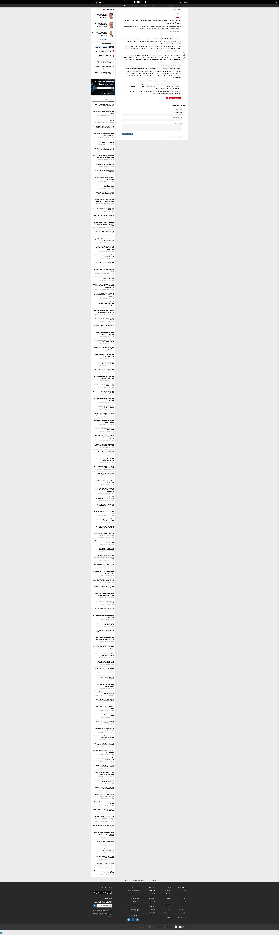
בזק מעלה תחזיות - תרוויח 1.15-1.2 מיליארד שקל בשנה (104, 788)
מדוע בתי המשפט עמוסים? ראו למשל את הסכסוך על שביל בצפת (104, 780)
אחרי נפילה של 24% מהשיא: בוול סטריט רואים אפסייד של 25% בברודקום (103, 579)
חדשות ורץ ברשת (166, 915)
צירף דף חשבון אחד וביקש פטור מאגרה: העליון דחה (103, 171)
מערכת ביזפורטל (104, 821)
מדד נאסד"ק (152, 893)
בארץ (112, 251)
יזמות (112, 195)
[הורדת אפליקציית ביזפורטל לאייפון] (97, 893)
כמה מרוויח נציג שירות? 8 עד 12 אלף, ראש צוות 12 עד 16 (104, 406)
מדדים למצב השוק (182, 909)
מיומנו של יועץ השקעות (108, 122)
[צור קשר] (100, 2)
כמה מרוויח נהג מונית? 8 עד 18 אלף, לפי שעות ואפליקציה (104, 239)
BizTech (112, 137)
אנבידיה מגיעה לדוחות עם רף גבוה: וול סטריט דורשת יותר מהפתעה (104, 326)
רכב (141, 6)
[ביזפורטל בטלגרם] (96, 2)
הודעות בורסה (167, 896)
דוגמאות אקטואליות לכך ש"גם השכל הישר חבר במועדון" (104, 692)
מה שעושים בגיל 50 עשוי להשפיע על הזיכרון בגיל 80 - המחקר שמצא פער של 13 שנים (103, 294)
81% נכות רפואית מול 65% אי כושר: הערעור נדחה (104, 178)
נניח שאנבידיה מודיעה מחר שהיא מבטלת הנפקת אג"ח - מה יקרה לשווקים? (100, 23)
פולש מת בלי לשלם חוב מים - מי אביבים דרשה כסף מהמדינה (105, 549)
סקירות (168, 898)
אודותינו (148, 880)
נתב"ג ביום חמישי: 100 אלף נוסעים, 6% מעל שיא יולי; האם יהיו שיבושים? (103, 127)
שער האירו (168, 909)
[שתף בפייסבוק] (184, 55)
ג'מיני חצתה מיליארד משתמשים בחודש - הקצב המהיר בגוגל (103, 134)
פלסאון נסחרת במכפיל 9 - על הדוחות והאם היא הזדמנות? (104, 421)
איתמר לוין (103, 695)
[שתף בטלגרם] (184, 58)
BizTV (184, 912)
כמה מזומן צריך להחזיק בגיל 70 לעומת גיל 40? (103, 112)
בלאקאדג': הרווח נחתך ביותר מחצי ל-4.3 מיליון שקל (105, 758)
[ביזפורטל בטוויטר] (128, 919)
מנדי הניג (106, 829)
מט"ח (185, 896)
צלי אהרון (108, 258)
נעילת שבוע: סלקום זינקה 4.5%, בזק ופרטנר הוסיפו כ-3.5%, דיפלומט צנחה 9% (104, 818)
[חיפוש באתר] (276, 2)
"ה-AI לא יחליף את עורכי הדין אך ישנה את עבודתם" (103, 810)
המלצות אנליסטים (166, 904)
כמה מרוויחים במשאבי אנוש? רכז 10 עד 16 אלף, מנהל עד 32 (103, 355)
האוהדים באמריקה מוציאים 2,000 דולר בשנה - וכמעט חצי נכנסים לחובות (103, 156)
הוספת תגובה (174, 98)
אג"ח (185, 893)
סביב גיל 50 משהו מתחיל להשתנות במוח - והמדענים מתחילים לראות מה (104, 445)
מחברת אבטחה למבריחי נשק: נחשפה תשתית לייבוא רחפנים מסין (104, 534)
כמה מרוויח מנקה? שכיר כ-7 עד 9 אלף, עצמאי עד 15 (103, 399)
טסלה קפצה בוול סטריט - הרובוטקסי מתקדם (104, 318)
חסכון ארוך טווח (182, 901)
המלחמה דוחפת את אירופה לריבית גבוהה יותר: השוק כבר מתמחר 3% (105, 638)
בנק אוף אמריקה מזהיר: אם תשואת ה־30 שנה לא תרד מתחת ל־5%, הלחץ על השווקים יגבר (103, 646)
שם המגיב (178, 113)
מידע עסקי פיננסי (135, 898)
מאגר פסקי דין (136, 901)
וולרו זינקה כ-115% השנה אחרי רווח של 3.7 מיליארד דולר (103, 572)
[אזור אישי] (181, 2)
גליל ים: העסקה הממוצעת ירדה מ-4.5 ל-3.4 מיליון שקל (104, 255)
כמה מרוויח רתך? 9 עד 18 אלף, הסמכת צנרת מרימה (103, 370)
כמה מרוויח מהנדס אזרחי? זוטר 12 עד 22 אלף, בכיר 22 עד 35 (104, 377)
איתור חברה (136, 907)
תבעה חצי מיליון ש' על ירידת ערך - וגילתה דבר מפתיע (105, 623)
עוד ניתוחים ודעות (103, 39)
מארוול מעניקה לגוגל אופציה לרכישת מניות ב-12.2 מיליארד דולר (104, 505)
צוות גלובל (107, 477)
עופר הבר (105, 17)
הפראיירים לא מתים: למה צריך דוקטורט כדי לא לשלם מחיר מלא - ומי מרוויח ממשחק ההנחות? (103, 286)
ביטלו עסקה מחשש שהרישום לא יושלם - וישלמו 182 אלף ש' (103, 277)
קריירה (112, 242)
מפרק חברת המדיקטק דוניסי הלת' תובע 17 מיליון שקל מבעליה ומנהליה (103, 744)
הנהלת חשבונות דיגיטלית (133, 896)
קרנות (185, 898)
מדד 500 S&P (152, 898)
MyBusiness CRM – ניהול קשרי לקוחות (133, 910)
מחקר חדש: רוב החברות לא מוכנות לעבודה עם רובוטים (105, 685)
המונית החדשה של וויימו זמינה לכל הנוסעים (104, 452)
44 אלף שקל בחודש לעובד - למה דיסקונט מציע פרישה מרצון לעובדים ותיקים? (104, 303)
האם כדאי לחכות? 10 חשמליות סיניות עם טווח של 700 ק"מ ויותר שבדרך (104, 414)
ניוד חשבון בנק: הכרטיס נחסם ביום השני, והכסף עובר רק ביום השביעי (104, 200)
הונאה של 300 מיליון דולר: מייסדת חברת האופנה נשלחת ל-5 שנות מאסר (104, 864)
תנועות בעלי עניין (182, 907)
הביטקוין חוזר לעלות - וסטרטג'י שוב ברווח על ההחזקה (104, 609)
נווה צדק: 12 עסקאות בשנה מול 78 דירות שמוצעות (104, 428)
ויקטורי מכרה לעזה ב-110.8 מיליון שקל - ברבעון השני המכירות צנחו (103, 141)
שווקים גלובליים (182, 904)
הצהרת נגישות (167, 917)
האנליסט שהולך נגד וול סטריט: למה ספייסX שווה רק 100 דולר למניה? (104, 594)
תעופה (112, 129)
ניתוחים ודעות (108, 9)
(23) (99, 26)
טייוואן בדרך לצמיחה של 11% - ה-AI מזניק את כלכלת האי (104, 722)
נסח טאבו (152, 909)
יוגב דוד (100, 122)
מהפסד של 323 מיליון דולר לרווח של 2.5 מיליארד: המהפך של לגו (104, 105)
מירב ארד (107, 129)
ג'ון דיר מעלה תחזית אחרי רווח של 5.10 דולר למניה (103, 587)
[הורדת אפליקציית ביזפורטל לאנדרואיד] (107, 893)
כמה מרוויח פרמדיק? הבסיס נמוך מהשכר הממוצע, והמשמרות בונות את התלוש (104, 557)
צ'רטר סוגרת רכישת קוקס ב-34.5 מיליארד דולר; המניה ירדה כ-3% (105, 662)
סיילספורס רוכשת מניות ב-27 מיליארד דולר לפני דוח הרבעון (103, 481)
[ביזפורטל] (139, 2)
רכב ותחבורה (111, 417)
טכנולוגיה (146, 6)
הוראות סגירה (167, 912)
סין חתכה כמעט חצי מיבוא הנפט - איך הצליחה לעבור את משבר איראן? (104, 311)
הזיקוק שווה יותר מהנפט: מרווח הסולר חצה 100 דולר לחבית (104, 871)
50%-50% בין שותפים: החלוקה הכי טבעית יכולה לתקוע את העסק (104, 193)
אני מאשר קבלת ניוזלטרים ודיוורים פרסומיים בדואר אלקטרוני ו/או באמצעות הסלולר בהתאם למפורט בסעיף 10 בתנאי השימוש (104, 92)
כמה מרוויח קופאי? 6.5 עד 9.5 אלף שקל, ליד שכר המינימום (104, 362)
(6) (101, 17)
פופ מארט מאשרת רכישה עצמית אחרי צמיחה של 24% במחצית (104, 565)
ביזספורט (112, 159)
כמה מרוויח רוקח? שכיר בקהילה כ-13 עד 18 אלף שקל (104, 348)
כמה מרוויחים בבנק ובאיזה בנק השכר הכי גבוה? (104, 263)
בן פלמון (108, 107)
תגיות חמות (167, 890)
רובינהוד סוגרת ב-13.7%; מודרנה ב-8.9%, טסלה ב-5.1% (105, 474)
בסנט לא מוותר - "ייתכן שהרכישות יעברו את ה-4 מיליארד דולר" (103, 849)
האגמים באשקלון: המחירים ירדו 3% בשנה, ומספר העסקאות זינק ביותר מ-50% (104, 437)
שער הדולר (126, 6)
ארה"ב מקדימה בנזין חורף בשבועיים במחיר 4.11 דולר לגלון (104, 519)
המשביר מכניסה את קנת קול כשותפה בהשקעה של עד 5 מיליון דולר (104, 773)
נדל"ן (158, 6)
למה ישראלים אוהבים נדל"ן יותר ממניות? (105, 119)
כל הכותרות (180, 6)
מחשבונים (109, 6)
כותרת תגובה (177, 118)
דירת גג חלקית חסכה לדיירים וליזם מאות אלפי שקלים (104, 185)
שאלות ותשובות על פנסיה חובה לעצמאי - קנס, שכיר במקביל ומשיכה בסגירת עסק (103, 224)
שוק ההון (170, 6)
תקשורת (168, 901)
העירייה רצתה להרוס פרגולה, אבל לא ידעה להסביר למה (104, 857)
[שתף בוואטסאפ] (184, 52)
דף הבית (154, 880)
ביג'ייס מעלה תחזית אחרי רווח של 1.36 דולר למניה (103, 616)
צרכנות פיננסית (110, 203)
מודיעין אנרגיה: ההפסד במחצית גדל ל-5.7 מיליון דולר (104, 729)
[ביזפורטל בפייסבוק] (93, 2)
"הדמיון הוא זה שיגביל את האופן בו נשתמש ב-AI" (105, 707)
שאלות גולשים (110, 115)
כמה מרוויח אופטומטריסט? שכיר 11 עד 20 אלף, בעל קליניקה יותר (103, 392)
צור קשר (135, 880)
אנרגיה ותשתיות (110, 314)
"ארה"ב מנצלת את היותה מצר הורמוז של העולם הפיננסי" (103, 751)
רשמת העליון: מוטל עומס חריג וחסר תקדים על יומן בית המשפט (104, 795)
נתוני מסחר (134, 6)
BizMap (137, 904)
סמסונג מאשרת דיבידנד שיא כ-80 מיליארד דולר (105, 601)
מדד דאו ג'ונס (152, 896)
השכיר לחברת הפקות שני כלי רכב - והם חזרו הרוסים (103, 512)
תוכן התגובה (178, 123)
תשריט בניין (152, 912)
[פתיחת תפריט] (273, 2)
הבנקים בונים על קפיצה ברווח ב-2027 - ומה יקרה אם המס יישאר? (103, 149)
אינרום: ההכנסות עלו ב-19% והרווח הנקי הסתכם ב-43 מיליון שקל (103, 766)
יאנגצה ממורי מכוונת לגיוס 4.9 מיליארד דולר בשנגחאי (103, 541)
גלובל (163, 6)
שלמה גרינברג (104, 26)
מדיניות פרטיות (127, 880)
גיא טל (105, 35)
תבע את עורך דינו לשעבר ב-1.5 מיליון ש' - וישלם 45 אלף (104, 232)
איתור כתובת (152, 915)
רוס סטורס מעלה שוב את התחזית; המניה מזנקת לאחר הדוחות (105, 842)
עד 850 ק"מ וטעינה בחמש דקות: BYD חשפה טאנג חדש (104, 467)
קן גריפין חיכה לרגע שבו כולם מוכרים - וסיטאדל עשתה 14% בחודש (103, 527)
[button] (1, 933)
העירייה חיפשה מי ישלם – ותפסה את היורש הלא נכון (104, 384)
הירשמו (185, 2)
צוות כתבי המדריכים (101, 203)
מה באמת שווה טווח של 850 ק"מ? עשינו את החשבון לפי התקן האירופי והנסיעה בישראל (104, 490)
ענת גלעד (106, 137)
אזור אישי (168, 893)
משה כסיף (107, 251)
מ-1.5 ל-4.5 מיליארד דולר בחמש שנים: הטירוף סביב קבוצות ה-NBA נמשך (103, 163)
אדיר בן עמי (107, 582)
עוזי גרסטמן (103, 115)
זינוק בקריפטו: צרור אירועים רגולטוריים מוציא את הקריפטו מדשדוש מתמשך (99, 32)
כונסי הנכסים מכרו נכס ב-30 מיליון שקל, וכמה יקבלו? (104, 669)
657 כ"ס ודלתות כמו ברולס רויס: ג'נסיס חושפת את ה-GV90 (103, 459)
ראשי (186, 6)
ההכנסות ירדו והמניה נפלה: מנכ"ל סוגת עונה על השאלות (103, 826)
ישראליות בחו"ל (151, 890)
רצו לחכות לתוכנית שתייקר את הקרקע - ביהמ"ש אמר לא (103, 216)
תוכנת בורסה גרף (135, 893)
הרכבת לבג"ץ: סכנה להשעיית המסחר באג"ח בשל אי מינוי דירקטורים (104, 700)
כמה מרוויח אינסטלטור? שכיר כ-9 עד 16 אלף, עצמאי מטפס (104, 340)
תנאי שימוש (141, 880)
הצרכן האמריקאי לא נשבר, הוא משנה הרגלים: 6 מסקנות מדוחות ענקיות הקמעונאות (104, 834)
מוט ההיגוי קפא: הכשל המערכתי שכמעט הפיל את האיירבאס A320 (100, 14)
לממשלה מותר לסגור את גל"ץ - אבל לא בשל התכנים (104, 802)
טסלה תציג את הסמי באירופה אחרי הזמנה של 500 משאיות (104, 654)
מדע (113, 298)
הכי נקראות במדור (108, 43)
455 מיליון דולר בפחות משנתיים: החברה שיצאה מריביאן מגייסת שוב (104, 497)
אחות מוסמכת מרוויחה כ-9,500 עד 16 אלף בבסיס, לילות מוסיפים (104, 333)
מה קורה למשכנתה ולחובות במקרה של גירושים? (104, 270)
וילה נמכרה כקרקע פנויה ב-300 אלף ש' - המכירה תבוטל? (103, 208)
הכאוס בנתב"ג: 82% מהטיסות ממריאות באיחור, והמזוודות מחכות (103, 736)
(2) (102, 35)
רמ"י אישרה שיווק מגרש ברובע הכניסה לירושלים (104, 714)
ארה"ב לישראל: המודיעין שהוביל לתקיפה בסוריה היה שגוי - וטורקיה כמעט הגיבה (105, 248)
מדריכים (112, 227)
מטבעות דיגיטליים (182, 917)
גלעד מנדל (178, 31)
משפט (153, 6)
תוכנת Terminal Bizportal (133, 890)
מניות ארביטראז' (151, 901)
